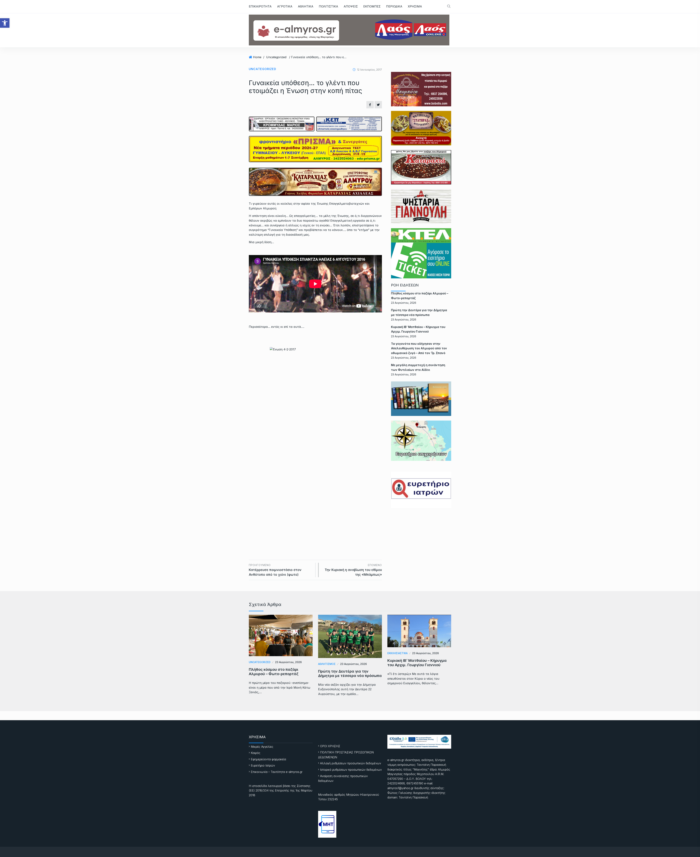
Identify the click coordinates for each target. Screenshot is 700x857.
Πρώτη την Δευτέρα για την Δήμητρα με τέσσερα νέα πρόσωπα (350, 673)
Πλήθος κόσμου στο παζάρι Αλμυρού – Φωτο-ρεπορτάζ (273, 671)
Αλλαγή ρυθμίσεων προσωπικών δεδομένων (350, 763)
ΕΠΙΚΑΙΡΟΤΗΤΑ (260, 6)
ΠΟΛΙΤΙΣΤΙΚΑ (328, 6)
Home (257, 57)
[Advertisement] (315, 512)
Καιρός (255, 753)
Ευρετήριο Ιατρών (263, 765)
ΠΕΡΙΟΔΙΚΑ (394, 6)
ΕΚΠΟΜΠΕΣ (372, 6)
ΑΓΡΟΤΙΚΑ (284, 6)
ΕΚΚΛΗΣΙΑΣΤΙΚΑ (397, 653)
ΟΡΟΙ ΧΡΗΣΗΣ (330, 746)
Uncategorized (276, 57)
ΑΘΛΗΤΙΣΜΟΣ (327, 663)
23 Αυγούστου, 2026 (288, 662)
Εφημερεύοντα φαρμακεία (268, 759)
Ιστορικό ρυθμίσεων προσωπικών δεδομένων (351, 769)
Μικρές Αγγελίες (262, 746)
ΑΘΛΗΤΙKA (305, 6)
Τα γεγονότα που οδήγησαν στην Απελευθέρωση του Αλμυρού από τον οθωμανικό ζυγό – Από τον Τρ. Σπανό (419, 348)
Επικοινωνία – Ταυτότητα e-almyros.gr (276, 772)
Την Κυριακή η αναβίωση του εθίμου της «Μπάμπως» (353, 569)
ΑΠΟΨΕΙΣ (351, 6)
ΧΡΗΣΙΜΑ (415, 6)
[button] (4, 23)
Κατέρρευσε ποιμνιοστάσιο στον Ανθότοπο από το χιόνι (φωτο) (275, 569)
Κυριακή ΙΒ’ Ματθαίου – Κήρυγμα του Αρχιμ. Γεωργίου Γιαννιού (417, 662)
